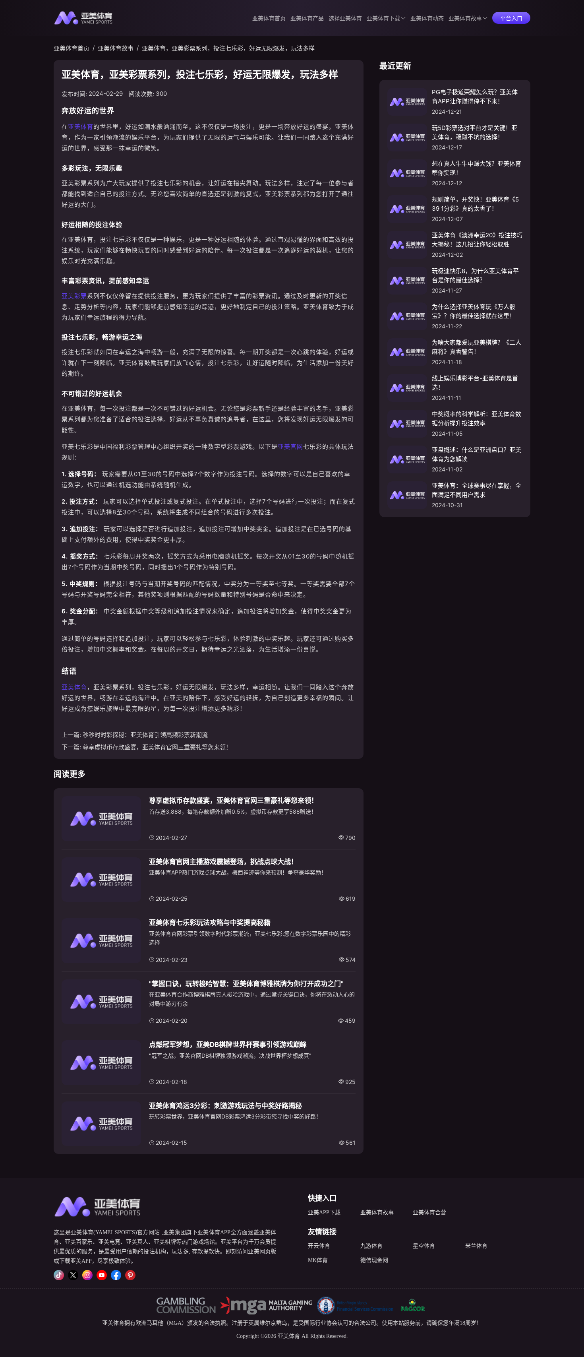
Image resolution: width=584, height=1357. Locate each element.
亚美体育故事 (465, 18)
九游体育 (371, 1246)
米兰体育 (476, 1246)
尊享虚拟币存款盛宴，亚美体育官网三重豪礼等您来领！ (157, 747)
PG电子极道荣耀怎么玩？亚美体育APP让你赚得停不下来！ (475, 96)
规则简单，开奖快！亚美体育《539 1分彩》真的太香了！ (475, 204)
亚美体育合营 (429, 1212)
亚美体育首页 (269, 18)
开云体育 (319, 1246)
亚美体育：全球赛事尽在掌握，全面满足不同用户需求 (476, 490)
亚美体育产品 (307, 18)
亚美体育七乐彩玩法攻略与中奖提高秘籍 (210, 923)
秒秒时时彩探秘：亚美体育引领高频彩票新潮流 (145, 735)
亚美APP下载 (324, 1212)
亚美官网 (290, 446)
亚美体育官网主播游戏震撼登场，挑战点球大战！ (223, 862)
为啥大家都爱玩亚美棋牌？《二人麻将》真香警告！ (476, 347)
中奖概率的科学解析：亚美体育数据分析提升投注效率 (476, 418)
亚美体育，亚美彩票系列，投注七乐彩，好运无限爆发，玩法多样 (228, 48)
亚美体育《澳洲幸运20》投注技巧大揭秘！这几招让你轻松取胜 (477, 239)
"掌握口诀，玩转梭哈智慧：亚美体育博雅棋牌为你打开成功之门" (246, 984)
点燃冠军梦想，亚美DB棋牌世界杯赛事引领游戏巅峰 (228, 1045)
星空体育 (424, 1246)
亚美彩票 (74, 296)
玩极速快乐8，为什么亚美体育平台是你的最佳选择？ (475, 275)
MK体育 (318, 1260)
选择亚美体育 (345, 18)
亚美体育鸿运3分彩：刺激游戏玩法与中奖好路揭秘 (225, 1106)
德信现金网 (374, 1260)
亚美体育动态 (427, 18)
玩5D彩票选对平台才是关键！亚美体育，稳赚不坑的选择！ (474, 132)
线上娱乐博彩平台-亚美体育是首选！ (475, 382)
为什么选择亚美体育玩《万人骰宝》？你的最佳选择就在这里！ (473, 311)
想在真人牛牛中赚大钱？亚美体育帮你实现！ (476, 168)
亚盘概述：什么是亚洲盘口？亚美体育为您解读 (476, 454)
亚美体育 (80, 126)
